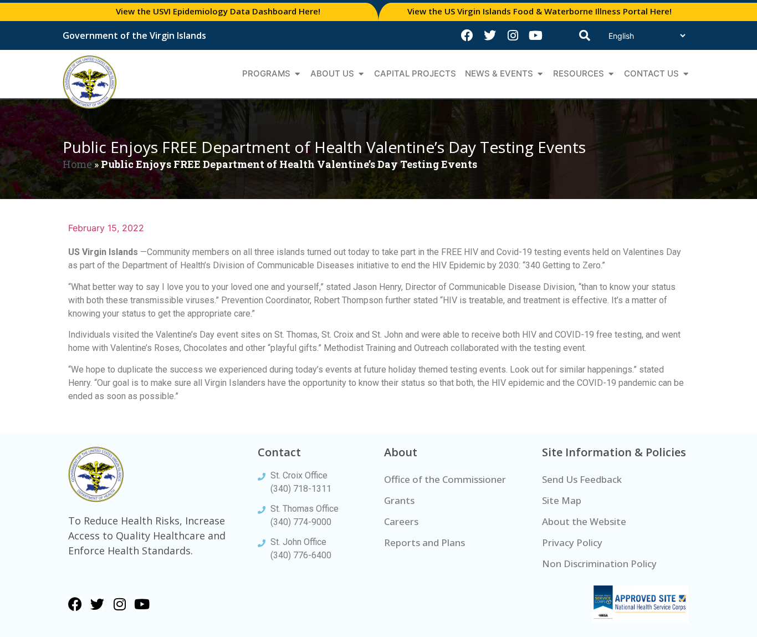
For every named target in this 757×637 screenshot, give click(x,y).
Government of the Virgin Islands (134, 35)
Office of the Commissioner (445, 479)
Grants (399, 500)
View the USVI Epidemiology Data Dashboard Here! (218, 11)
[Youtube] (535, 35)
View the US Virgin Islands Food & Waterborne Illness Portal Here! (539, 11)
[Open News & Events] (540, 74)
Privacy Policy (572, 542)
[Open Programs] (297, 74)
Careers (401, 521)
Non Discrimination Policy (599, 563)
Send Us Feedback (582, 479)
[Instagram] (513, 35)
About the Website (584, 521)
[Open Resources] (611, 74)
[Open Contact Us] (686, 74)
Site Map (561, 500)
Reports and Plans (424, 542)
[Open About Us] (361, 74)
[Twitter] (490, 35)
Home (77, 164)
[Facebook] (467, 35)
